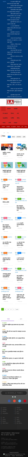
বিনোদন (12, 113)
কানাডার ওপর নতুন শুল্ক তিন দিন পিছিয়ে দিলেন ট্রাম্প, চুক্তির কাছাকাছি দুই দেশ (14, 90)
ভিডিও (18, 118)
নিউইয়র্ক (18, 408)
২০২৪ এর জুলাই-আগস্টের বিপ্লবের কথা (20, 224)
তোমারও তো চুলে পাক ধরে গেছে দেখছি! (6, 186)
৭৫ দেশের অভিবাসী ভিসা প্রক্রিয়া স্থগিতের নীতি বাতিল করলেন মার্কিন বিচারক (14, 28)
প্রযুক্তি (18, 421)
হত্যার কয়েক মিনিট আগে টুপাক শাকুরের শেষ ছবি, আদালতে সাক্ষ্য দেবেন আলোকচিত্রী (14, 52)
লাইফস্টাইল (19, 136)
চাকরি (10, 122)
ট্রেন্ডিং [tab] (21, 319)
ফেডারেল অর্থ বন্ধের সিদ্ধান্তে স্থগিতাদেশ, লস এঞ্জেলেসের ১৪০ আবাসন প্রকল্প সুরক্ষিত (14, 40)
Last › (17, 309)
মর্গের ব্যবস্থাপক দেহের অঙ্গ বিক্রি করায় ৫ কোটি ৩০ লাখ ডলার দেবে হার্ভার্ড (14, 84)
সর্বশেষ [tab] (8, 319)
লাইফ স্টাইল (5, 423)
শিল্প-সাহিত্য (19, 423)
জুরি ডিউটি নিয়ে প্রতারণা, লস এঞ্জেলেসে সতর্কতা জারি (12, 358)
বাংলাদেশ (9, 108)
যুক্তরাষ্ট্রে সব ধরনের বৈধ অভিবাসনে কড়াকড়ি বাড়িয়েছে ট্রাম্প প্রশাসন (13, 34)
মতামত (4, 122)
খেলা (18, 113)
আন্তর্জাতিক (5, 118)
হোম (4, 132)
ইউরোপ (4, 411)
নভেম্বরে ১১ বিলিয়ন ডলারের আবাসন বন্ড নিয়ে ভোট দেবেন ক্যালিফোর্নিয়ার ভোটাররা (14, 46)
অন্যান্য (15, 122)
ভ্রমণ (18, 419)
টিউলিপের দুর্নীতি (6, 202)
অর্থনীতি (12, 118)
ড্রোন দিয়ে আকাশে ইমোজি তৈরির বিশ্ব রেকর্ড (6, 259)
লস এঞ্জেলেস (5, 113)
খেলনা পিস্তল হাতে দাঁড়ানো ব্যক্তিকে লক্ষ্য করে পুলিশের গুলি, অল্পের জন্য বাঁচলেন (14, 74)
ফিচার (8, 132)
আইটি (24, 136)
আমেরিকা (15, 108)
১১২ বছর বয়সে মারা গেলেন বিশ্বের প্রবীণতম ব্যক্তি (20, 244)
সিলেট (18, 413)
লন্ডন (18, 411)
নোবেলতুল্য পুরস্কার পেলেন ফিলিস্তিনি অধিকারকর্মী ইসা (7, 275)
